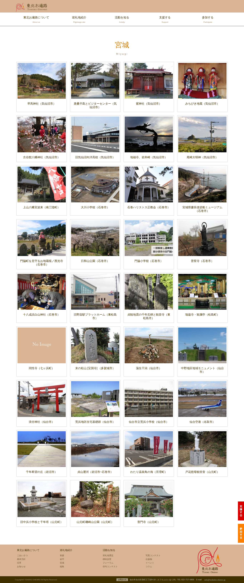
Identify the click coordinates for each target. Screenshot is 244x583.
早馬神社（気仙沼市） (41, 103)
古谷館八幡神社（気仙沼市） (41, 157)
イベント (150, 563)
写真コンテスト (153, 555)
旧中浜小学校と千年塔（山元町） (41, 521)
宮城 (62, 563)
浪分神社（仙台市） (41, 421)
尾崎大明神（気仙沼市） (202, 157)
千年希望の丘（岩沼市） (41, 471)
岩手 (62, 559)
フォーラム (108, 563)
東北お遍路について (36, 19)
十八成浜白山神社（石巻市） (41, 314)
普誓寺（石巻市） (202, 260)
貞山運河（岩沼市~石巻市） (95, 471)
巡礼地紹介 (79, 19)
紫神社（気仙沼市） (149, 103)
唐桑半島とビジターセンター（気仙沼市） (95, 105)
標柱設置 (107, 559)
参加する (207, 19)
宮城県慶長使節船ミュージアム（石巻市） (202, 209)
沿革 (19, 563)
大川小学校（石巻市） (95, 207)
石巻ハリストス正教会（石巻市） (148, 207)
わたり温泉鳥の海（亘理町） (148, 471)
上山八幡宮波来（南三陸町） (41, 207)
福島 (62, 566)
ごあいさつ (22, 555)
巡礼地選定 (108, 555)
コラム (149, 566)
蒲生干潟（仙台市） (149, 368)
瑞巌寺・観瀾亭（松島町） (202, 314)
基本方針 (21, 559)
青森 (62, 555)
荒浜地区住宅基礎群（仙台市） (95, 421)
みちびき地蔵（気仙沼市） (202, 103)
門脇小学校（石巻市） (149, 260)
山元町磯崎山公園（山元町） (95, 521)
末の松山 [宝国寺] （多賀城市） (95, 368)
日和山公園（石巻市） (95, 260)
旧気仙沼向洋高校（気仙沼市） (95, 157)
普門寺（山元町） (148, 521)
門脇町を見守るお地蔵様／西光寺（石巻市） (41, 262)
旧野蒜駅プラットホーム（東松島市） (95, 316)
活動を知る (122, 19)
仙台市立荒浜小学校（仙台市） (149, 421)
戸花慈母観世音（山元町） (202, 471)
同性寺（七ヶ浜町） (41, 368)
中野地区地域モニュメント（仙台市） (202, 370)
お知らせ (21, 566)
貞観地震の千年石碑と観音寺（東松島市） (148, 316)
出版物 (149, 559)
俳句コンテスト (110, 566)
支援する (165, 19)
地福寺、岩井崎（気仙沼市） (148, 157)
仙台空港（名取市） (202, 421)
